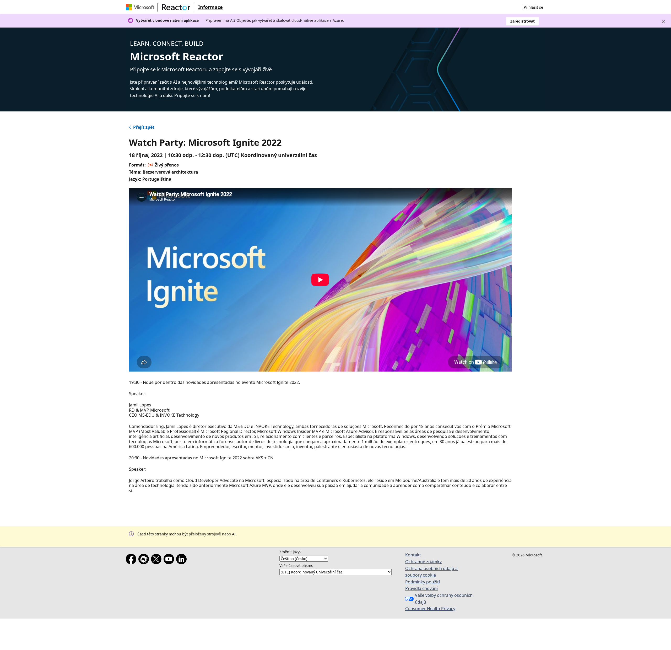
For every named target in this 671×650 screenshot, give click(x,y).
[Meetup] (144, 560)
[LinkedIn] (182, 560)
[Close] (663, 22)
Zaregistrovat (522, 21)
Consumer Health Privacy (430, 608)
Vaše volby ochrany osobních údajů (444, 598)
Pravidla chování (421, 588)
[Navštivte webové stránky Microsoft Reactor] (176, 7)
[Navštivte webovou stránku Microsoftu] (141, 7)
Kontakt (413, 555)
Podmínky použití (422, 582)
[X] (157, 560)
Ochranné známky (423, 562)
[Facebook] (132, 560)
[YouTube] (170, 560)
